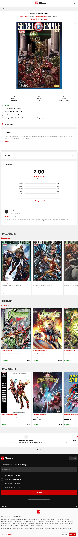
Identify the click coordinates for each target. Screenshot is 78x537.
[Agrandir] (75, 87)
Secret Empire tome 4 (8, 283)
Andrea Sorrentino (41, 16)
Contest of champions (39, 414)
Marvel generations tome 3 (9, 414)
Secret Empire (5, 238)
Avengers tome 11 (7, 350)
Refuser (64, 534)
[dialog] (39, 522)
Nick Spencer (24, 16)
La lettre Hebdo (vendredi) (13, 475)
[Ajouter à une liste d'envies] (75, 23)
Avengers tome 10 (69, 350)
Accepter (72, 534)
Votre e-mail (6, 469)
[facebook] (71, 458)
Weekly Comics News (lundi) (13, 479)
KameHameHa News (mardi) (13, 487)
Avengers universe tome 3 (40, 350)
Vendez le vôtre (10, 124)
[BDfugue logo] (40, 3)
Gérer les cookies (6, 534)
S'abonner (39, 493)
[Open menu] (2, 3)
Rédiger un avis (40, 201)
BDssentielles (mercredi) (12, 483)
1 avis (45, 19)
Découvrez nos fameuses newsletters (39, 499)
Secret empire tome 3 (39, 283)
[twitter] (75, 458)
